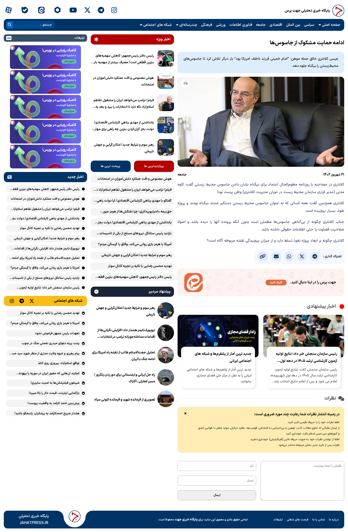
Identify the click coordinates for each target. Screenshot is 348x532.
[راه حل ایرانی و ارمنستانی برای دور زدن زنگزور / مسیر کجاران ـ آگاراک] (165, 378)
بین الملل (293, 25)
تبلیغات (278, 520)
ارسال (217, 495)
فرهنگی (206, 25)
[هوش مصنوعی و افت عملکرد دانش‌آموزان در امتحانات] (165, 81)
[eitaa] (41, 11)
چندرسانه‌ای (188, 25)
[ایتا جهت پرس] (261, 283)
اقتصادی (275, 25)
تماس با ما (318, 520)
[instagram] (114, 10)
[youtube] (73, 10)
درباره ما (334, 520)
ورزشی (221, 25)
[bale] (24, 11)
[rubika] (57, 11)
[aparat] (8, 11)
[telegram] (101, 10)
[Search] (9, 25)
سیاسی (309, 25)
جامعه (261, 25)
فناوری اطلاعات (240, 25)
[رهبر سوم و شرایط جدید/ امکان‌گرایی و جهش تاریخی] (165, 148)
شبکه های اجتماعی (157, 25)
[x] (87, 10)
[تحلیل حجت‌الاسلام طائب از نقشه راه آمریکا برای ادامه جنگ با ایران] (165, 356)
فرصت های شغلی (297, 520)
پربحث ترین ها (110, 166)
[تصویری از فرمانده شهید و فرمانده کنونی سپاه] (165, 400)
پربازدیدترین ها (154, 166)
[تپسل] (12, 47)
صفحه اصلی (331, 25)
